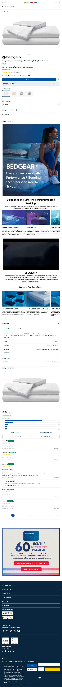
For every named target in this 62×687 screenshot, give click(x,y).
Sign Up (52, 669)
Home (3, 11)
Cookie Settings (32, 669)
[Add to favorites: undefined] (58, 79)
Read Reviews (16, 72)
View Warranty (54, 349)
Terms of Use (16, 679)
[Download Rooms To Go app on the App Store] (7, 613)
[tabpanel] (31, 342)
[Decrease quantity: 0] (11, 110)
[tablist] (13, 328)
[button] (31, 420)
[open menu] (2, 2)
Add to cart (29, 79)
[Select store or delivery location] (5, 2)
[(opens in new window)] (3, 630)
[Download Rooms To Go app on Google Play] (7, 617)
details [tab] (8, 328)
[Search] (2, 6)
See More (6, 352)
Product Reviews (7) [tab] (16, 432)
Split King (5, 104)
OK (32, 665)
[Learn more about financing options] (31, 571)
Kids (8, 11)
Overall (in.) (5, 362)
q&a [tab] (19, 328)
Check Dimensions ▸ (55, 83)
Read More (6, 337)
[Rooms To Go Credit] (31, 547)
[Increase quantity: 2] (16, 110)
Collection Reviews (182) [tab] (46, 432)
